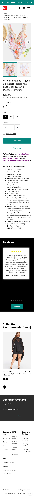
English (25, 493)
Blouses (6, 466)
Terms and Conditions (16, 454)
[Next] (31, 2)
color (7, 103)
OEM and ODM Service (26, 450)
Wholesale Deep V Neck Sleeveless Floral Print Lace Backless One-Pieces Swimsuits (16, 17)
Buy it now (17, 148)
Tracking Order (25, 445)
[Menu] (29, 8)
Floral (5, 107)
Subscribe (22, 416)
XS (17, 117)
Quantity (6, 122)
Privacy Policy (14, 437)
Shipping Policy (15, 448)
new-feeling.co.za (13, 490)
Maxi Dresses (7, 474)
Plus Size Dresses (9, 463)
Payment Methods (25, 439)
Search (5, 442)
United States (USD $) (12, 493)
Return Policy (14, 443)
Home (6, 13)
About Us (6, 438)
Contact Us (7, 449)
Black (4, 387)
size (5, 112)
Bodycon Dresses (9, 470)
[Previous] (3, 2)
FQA (4, 445)
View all (17, 306)
